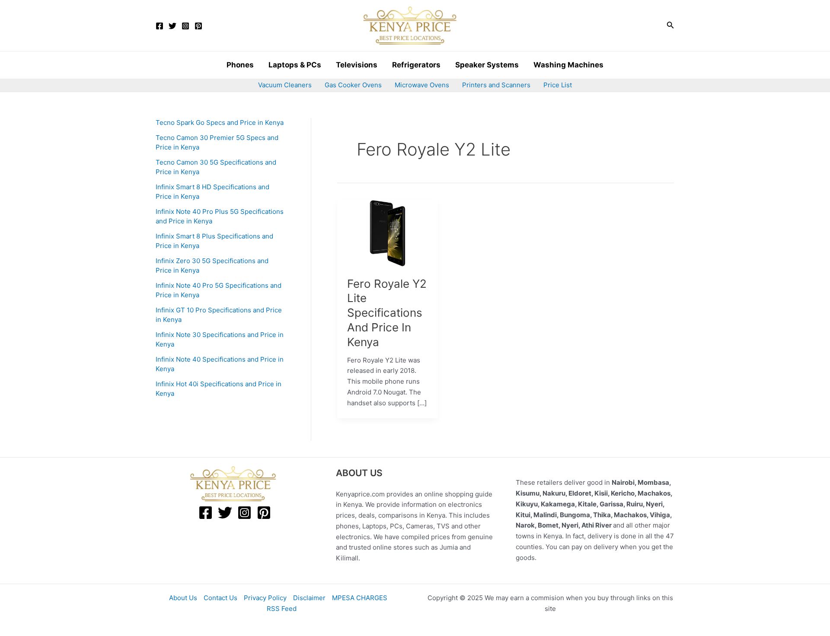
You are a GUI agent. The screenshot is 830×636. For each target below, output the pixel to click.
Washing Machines (568, 64)
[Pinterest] (198, 26)
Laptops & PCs (294, 64)
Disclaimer (309, 598)
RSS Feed (282, 608)
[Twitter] (172, 26)
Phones (240, 64)
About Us (183, 598)
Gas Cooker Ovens (353, 85)
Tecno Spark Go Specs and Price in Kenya (220, 122)
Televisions (356, 64)
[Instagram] (185, 26)
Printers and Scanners (496, 85)
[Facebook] (159, 26)
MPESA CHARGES (359, 598)
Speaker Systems (487, 64)
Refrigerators (416, 64)
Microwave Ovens (422, 85)
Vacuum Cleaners (285, 85)
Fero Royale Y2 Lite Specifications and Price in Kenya (387, 313)
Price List (557, 85)
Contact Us (220, 598)
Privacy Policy (265, 598)
